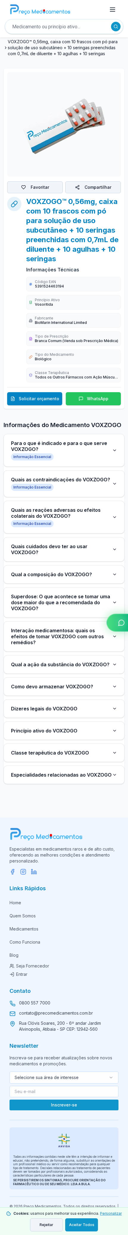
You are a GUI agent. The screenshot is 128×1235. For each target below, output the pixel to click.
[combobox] (64, 1077)
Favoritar (40, 187)
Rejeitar (46, 1224)
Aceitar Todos (81, 1224)
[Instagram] (23, 872)
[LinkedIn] (34, 872)
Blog (14, 955)
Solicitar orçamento (39, 398)
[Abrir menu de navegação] (112, 10)
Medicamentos (24, 928)
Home (15, 902)
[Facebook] (12, 872)
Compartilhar (98, 187)
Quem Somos (23, 915)
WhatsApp (97, 398)
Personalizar (111, 1213)
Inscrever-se (64, 1104)
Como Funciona (25, 942)
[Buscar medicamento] (116, 26)
